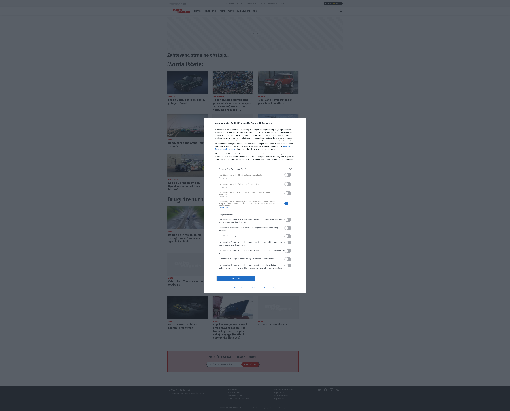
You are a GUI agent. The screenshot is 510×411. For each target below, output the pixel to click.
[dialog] (255, 205)
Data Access (255, 288)
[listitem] (255, 169)
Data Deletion (240, 288)
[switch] (287, 175)
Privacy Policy (270, 288)
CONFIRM (236, 278)
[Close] (300, 123)
